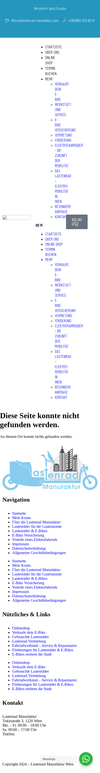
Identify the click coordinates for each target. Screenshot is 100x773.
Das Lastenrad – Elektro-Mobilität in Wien (63, 186)
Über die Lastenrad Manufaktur (36, 522)
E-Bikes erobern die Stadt (31, 654)
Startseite (53, 46)
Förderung (63, 140)
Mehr (49, 78)
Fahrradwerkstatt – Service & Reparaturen (44, 645)
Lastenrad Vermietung (29, 641)
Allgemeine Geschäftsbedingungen (39, 553)
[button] (49, 225)
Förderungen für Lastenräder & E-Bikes (42, 650)
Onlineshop (21, 628)
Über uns (52, 52)
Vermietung (63, 134)
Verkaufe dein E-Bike (28, 632)
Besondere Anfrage (63, 209)
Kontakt (61, 216)
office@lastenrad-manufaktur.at (39, 738)
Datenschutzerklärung (29, 548)
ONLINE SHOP (50, 60)
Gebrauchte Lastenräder (30, 637)
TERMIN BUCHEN (51, 70)
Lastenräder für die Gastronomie (37, 526)
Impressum (20, 544)
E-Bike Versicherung (28, 535)
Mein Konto (21, 518)
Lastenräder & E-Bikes (29, 531)
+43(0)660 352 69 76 (32, 734)
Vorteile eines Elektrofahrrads (34, 540)
